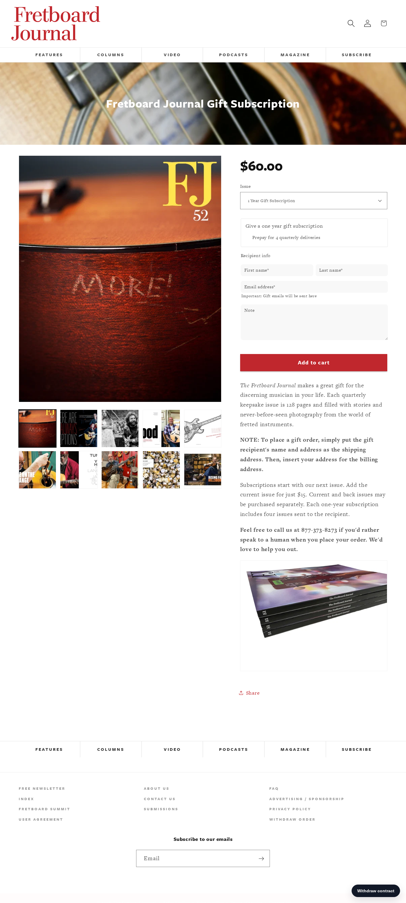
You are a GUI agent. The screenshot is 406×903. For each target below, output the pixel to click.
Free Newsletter (42, 788)
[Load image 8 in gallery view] (120, 470)
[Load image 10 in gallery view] (203, 470)
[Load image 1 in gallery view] (37, 428)
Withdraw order (292, 819)
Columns (110, 749)
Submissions (161, 808)
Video (172, 749)
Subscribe (357, 749)
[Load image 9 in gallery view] (161, 470)
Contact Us (160, 798)
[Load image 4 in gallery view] (161, 428)
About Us (156, 788)
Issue (245, 186)
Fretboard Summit (44, 808)
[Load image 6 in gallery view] (37, 470)
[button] (351, 23)
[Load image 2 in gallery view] (79, 428)
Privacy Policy (290, 808)
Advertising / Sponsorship (306, 798)
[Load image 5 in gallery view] (203, 428)
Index (26, 798)
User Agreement (41, 819)
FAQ (274, 788)
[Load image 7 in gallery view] (79, 470)
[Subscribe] (261, 858)
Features (49, 749)
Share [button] (253, 692)
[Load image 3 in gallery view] (120, 428)
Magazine (295, 749)
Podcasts (233, 749)
